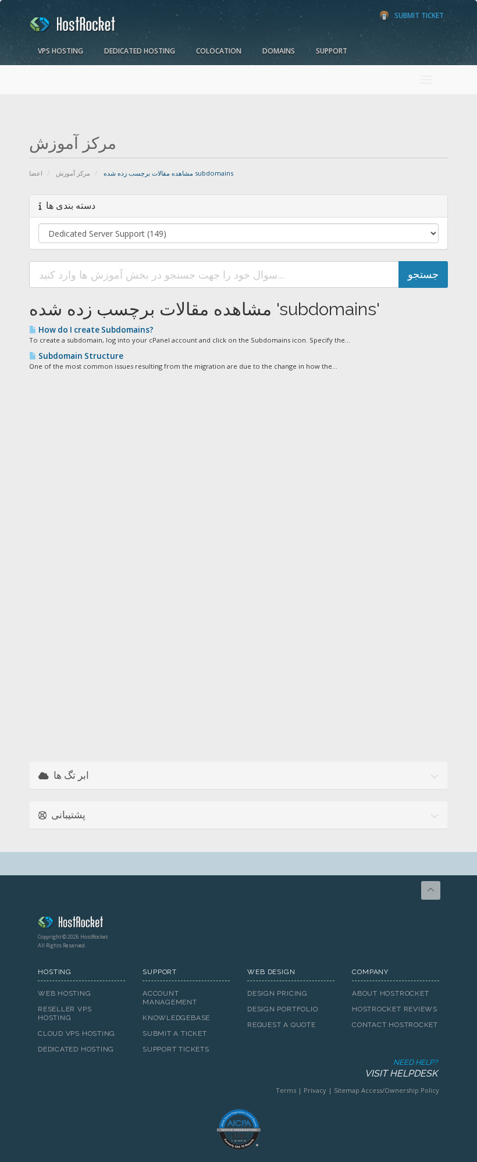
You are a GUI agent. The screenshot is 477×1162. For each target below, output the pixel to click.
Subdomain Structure (80, 356)
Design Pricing (277, 993)
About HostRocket (390, 993)
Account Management (170, 997)
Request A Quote (281, 1025)
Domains (278, 51)
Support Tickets (176, 1049)
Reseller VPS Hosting (64, 1013)
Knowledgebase (176, 1018)
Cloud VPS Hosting (76, 1033)
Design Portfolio (282, 1009)
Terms (286, 1090)
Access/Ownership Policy (400, 1090)
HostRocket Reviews (394, 1009)
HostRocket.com (238, 924)
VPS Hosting (60, 51)
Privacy (315, 1090)
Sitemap (346, 1090)
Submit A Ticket (175, 1033)
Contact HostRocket (395, 1025)
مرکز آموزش (73, 173)
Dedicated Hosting (139, 51)
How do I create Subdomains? (95, 330)
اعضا (35, 173)
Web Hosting (64, 993)
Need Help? (401, 1068)
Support (331, 51)
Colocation (218, 51)
